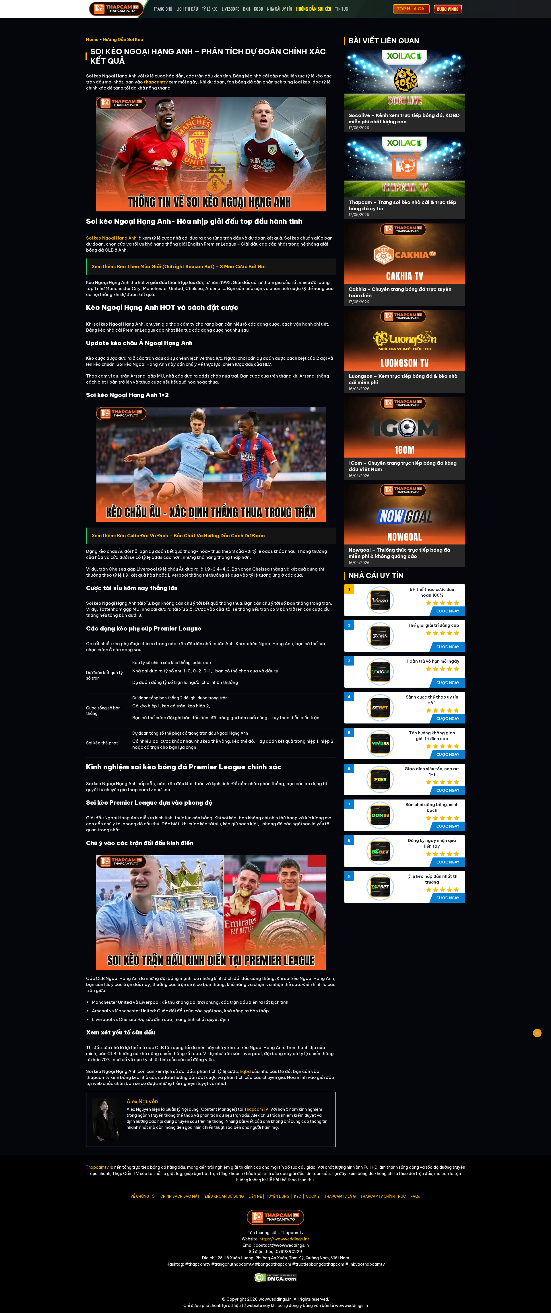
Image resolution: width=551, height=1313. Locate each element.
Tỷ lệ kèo (210, 9)
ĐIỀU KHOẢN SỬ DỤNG (224, 1196)
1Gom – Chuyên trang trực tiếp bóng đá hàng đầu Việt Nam (403, 466)
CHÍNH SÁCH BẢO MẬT (180, 1196)
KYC (297, 1196)
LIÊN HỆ (255, 1196)
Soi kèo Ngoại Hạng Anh (111, 238)
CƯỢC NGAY (447, 611)
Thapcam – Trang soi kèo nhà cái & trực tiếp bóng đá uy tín (402, 205)
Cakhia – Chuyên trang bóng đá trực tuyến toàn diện (400, 292)
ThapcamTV (256, 1109)
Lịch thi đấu (187, 9)
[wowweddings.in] (117, 9)
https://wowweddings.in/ (284, 1239)
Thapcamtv (97, 1167)
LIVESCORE (230, 9)
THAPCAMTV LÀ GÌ (340, 1196)
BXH (246, 9)
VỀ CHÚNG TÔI (143, 1196)
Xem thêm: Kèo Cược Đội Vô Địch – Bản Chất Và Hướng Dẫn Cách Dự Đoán (178, 535)
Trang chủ (163, 9)
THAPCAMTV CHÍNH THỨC (383, 1196)
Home (92, 39)
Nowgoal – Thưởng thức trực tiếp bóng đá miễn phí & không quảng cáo (399, 553)
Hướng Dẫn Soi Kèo (313, 9)
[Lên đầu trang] (537, 1033)
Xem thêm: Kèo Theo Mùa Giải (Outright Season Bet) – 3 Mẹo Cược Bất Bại (179, 266)
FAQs (415, 1196)
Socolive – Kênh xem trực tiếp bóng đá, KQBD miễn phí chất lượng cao (404, 118)
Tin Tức (341, 9)
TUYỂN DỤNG (277, 1196)
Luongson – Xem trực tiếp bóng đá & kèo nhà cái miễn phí (403, 379)
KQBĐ (258, 9)
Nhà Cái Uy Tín (279, 9)
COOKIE (312, 1196)
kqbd (245, 1071)
